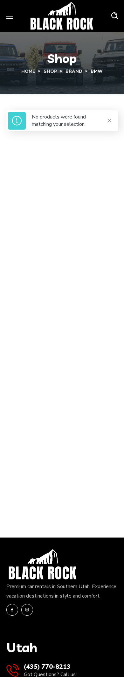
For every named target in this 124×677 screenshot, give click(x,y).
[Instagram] (27, 610)
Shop (50, 71)
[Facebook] (12, 610)
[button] (114, 16)
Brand (73, 71)
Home (28, 71)
